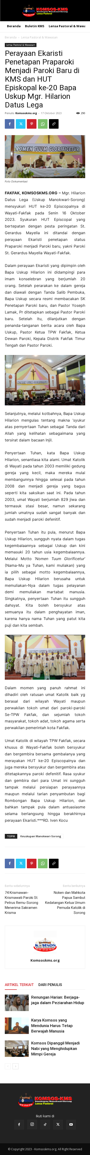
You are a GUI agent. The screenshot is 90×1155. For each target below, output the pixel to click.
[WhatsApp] (43, 124)
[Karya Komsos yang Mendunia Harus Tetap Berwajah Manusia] (17, 1025)
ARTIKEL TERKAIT (19, 985)
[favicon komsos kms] (45, 10)
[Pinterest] (31, 124)
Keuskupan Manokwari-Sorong (40, 836)
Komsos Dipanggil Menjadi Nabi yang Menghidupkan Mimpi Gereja (55, 1048)
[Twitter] (20, 124)
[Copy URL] (54, 124)
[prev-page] (8, 1066)
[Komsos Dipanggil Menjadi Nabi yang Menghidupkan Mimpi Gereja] (17, 1048)
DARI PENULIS (50, 985)
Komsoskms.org (26, 113)
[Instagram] (32, 1124)
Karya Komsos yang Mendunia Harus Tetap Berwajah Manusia (52, 1025)
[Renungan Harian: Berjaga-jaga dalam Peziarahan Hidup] (17, 1003)
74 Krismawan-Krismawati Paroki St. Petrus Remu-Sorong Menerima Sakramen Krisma (21, 902)
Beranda (11, 37)
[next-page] (15, 1066)
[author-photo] (45, 954)
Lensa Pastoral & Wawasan (39, 37)
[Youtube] (71, 1124)
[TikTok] (45, 1124)
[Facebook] (9, 124)
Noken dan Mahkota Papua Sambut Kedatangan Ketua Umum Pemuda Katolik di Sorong (65, 902)
